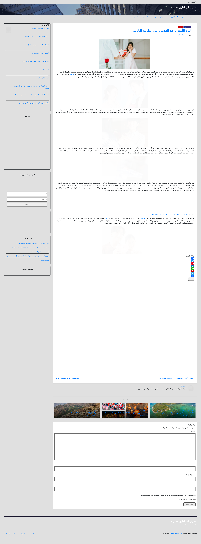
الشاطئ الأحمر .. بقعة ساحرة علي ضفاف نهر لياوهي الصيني (175, 378)
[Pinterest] (125, 263)
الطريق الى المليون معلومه (184, 7)
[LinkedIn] (125, 266)
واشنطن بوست (45, 263)
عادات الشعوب (187, 27)
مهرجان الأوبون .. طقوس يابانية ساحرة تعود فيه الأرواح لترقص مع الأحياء (125, 413)
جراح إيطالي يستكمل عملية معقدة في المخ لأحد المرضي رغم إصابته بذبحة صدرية (28, 259)
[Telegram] (125, 273)
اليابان (183, 35)
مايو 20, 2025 (191, 415)
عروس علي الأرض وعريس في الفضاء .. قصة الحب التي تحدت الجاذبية (30, 250)
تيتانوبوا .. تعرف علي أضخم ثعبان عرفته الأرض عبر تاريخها (34, 103)
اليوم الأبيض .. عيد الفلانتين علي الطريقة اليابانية (162, 30)
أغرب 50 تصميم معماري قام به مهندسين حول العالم (35, 61)
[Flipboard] (125, 271)
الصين (106, 218)
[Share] (125, 276)
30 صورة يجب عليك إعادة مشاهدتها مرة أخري (37, 36)
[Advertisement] (182, 203)
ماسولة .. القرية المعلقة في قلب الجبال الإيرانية (84, 413)
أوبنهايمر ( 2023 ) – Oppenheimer (40, 53)
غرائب (179, 35)
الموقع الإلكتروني (191, 485)
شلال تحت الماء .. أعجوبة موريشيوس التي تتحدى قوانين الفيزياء (175, 413)
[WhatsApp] (125, 268)
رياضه (154, 16)
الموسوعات (135, 16)
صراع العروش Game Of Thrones (40, 28)
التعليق (193, 431)
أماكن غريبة (190, 410)
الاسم (194, 464)
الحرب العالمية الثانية (43, 78)
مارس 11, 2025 (95, 415)
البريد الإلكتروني (191, 474)
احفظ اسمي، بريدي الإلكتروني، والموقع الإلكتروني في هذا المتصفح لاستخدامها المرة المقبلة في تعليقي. (167, 495)
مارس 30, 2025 (143, 415)
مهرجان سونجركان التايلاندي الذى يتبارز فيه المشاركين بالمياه (170, 214)
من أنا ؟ (15, 533)
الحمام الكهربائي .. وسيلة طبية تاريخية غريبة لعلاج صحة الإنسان (32, 246)
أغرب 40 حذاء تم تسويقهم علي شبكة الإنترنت (37, 44)
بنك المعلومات (23, 533)
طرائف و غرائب (145, 16)
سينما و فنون (163, 16)
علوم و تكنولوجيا (174, 16)
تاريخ (183, 16)
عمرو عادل (183, 386)
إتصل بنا (8, 533)
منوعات (190, 16)
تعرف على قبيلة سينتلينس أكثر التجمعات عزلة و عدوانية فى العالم (31, 94)
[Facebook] (125, 258)
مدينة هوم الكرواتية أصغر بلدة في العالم (68, 378)
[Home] (195, 15)
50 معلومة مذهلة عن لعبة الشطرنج (40, 254)
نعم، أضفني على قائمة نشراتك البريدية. (184, 499)
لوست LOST (45, 69)
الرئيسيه (32, 533)
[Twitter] (125, 261)
